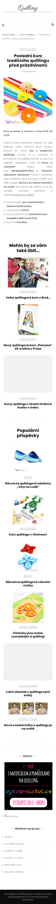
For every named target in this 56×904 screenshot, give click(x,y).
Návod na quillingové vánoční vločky (28, 583)
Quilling (28, 8)
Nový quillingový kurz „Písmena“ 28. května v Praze (28, 347)
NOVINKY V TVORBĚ (28, 627)
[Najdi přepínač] (53, 24)
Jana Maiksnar (29, 71)
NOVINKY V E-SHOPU (14, 858)
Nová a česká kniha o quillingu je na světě (28, 727)
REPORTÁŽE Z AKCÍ (13, 865)
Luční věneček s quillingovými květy (28, 693)
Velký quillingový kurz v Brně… (28, 298)
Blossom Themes (29, 896)
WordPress (27, 899)
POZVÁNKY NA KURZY (14, 843)
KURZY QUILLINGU (28, 49)
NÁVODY (28, 477)
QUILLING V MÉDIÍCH (14, 872)
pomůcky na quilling (22, 194)
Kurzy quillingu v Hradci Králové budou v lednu (28, 405)
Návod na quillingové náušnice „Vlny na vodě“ (28, 485)
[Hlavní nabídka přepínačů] (4, 25)
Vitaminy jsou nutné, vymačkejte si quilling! (28, 634)
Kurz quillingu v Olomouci (28, 534)
